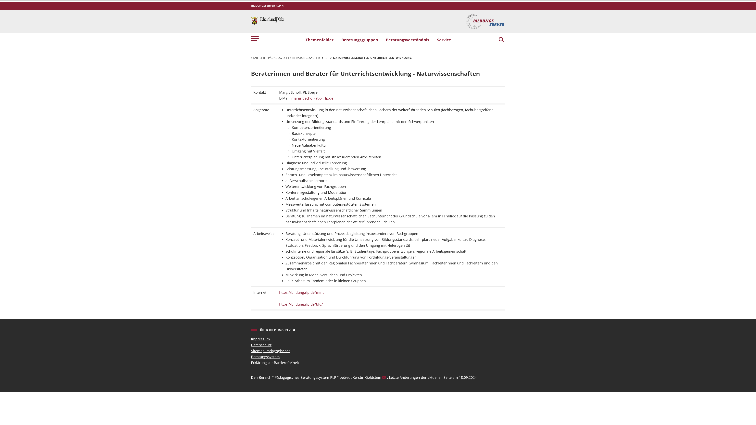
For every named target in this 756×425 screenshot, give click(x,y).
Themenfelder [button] (320, 39)
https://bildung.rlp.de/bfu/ (301, 304)
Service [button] (444, 39)
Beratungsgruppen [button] (359, 39)
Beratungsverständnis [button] (407, 39)
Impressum (260, 339)
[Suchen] (501, 40)
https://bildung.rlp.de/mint (301, 292)
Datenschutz (261, 345)
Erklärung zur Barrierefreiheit (275, 362)
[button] (255, 38)
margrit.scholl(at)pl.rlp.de (312, 98)
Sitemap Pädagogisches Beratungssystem (270, 353)
